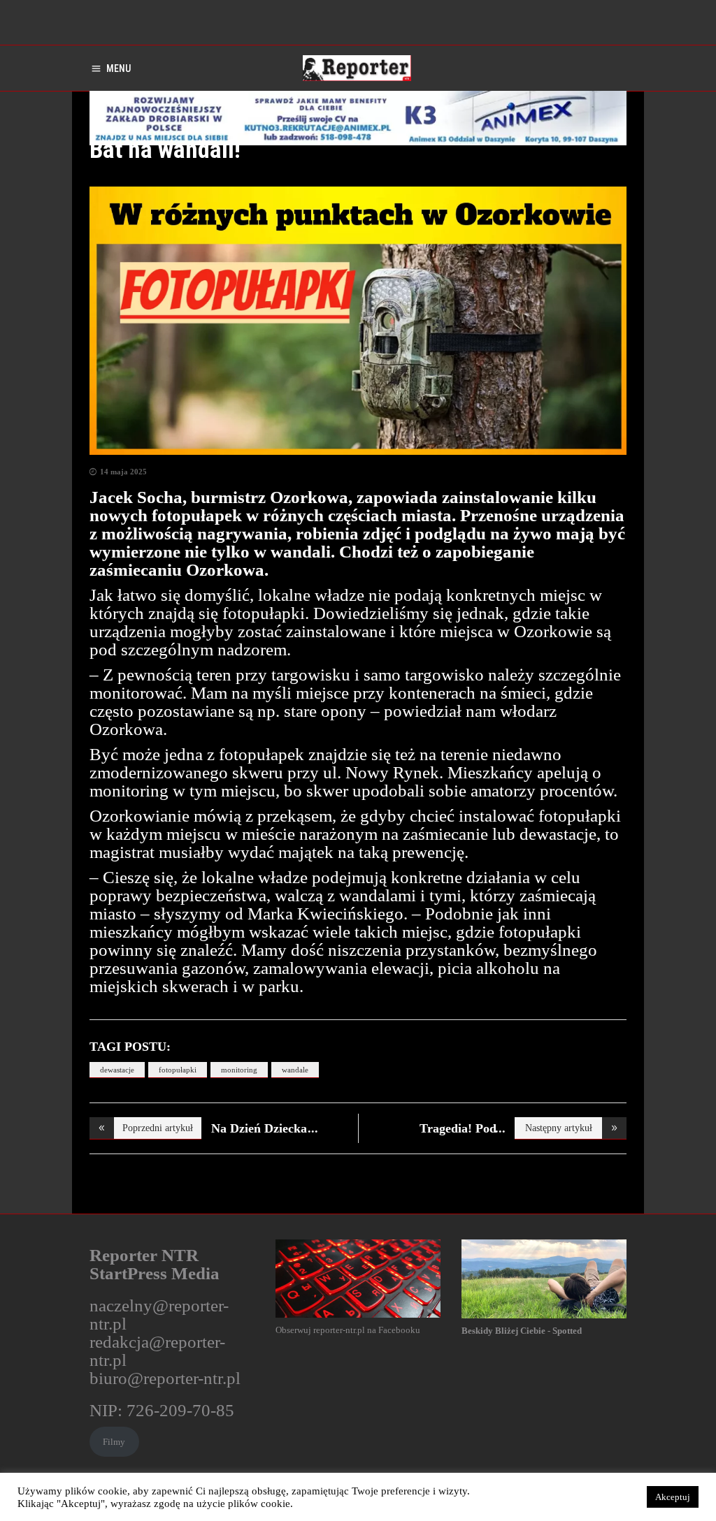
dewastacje (117, 1069)
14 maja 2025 (123, 471)
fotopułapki (177, 1069)
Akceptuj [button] (672, 1497)
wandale (295, 1069)
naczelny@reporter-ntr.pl (159, 1314)
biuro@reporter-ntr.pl (165, 1378)
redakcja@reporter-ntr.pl (157, 1350)
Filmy (114, 1441)
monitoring (239, 1069)
